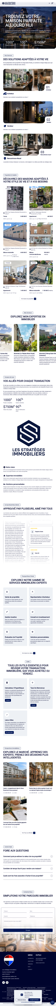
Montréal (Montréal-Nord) (11, 988)
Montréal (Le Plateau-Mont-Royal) (29, 987)
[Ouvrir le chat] (52, 1002)
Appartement (13, 997)
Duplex (45, 998)
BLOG (29, 966)
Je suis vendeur (39, 36)
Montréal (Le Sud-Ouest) (11, 993)
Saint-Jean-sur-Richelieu (11, 994)
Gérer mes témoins (28, 1004)
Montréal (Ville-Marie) (41, 987)
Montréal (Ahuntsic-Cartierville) (13, 990)
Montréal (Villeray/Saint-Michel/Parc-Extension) (36, 988)
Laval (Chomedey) (21, 988)
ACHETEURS (30, 961)
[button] (28, 856)
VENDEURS (30, 964)
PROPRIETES (31, 958)
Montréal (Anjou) (10, 995)
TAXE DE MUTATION (40, 962)
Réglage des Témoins (22, 999)
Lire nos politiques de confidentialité (28, 1002)
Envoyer (28, 930)
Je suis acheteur (28, 36)
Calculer (8, 700)
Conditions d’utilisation (43, 1003)
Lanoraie (42, 993)
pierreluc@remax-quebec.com (9, 976)
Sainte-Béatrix (48, 990)
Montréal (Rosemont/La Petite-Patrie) (14, 987)
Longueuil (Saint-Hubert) (11, 991)
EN (49, 3)
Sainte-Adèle (46, 994)
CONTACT (30, 969)
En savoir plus (9, 732)
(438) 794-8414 (6, 974)
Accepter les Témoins (34, 999)
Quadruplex (50, 998)
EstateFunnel (8, 1003)
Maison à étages (10, 998)
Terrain (8, 997)
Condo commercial (44, 997)
